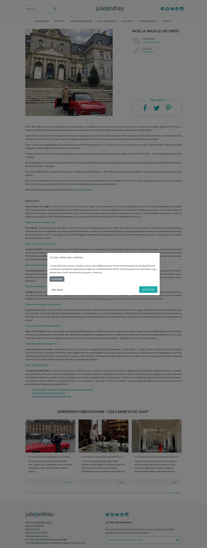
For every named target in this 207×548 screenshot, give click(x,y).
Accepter (148, 289)
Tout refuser (57, 289)
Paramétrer (57, 279)
